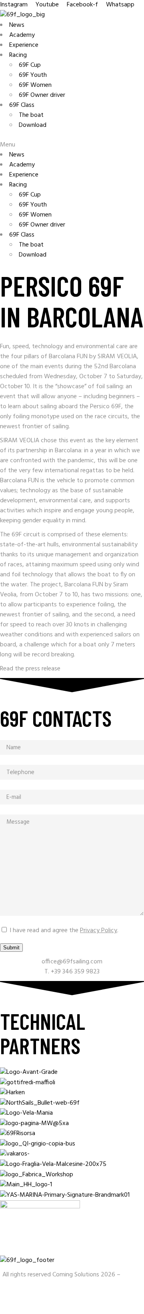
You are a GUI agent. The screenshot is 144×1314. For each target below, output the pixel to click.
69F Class (21, 105)
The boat (31, 115)
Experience (23, 45)
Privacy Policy (98, 930)
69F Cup (30, 65)
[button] (72, 145)
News (16, 25)
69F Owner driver (42, 95)
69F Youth (33, 75)
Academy (22, 35)
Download (32, 125)
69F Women (35, 85)
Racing (18, 55)
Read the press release (31, 669)
